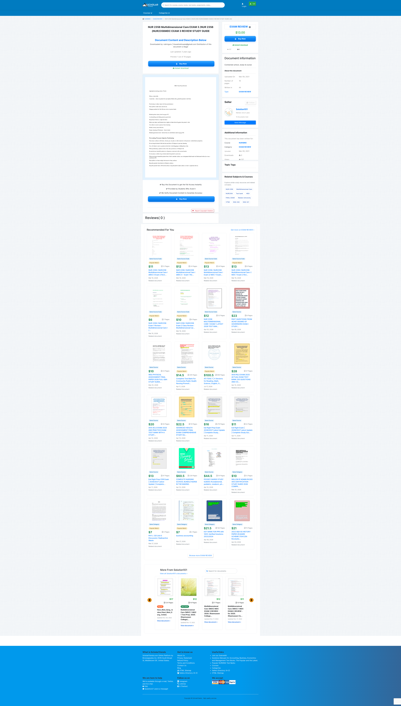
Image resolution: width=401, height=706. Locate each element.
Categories (163, 13)
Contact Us (181, 665)
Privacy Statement (184, 658)
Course (227, 143)
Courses (147, 13)
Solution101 (242, 109)
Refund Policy (182, 660)
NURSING (148, 19)
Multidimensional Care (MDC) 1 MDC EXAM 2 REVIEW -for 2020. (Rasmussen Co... (236, 611)
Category (228, 147)
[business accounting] (187, 511)
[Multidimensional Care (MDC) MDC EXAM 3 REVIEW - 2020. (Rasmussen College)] (212, 587)
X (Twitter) (183, 686)
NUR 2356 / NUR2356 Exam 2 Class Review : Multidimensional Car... (185, 325)
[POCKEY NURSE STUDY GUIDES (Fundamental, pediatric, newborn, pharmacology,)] (214, 458)
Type (226, 92)
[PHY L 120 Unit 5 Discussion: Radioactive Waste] (159, 511)
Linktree (182, 684)
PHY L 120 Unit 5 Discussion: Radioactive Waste (158, 538)
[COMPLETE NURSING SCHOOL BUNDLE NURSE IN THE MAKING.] (187, 458)
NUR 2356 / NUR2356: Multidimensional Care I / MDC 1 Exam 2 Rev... (242, 272)
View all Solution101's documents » (173, 573)
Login (244, 6)
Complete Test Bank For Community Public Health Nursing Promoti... (186, 381)
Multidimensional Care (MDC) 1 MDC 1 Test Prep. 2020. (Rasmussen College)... (188, 615)
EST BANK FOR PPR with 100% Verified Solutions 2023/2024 (214, 534)
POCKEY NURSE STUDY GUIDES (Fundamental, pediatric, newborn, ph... (214, 481)
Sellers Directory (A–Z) (188, 673)
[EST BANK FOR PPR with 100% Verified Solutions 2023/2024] (214, 511)
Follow (251, 103)
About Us (181, 655)
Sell (253, 4)
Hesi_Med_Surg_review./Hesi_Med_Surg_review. (165, 612)
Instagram (183, 681)
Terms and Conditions (186, 663)
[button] (149, 600)
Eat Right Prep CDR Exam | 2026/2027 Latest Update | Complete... (158, 481)
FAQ (146, 686)
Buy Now (183, 64)
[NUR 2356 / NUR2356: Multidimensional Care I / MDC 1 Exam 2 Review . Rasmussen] (242, 245)
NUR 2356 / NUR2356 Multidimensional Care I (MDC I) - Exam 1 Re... (185, 272)
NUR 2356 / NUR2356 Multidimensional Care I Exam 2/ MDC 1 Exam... (213, 272)
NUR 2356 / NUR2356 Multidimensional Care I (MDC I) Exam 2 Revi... (158, 272)
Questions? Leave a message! (156, 689)
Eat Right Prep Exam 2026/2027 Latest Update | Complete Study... (214, 430)
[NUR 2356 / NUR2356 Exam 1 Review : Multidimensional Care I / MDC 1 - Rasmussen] (159, 298)
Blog (179, 668)
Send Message (240, 122)
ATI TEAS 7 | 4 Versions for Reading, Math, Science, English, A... (213, 381)
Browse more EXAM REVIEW (200, 555)
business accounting (184, 536)
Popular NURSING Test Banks (223, 663)
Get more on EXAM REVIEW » (242, 230)
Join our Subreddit (219, 655)
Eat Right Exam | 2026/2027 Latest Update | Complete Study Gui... (242, 430)
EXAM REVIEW (157, 19)
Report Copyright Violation (204, 211)
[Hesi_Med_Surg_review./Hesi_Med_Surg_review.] (165, 587)
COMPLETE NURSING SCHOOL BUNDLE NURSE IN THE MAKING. (186, 481)
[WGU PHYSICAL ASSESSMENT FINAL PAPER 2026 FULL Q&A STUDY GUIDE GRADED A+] (159, 354)
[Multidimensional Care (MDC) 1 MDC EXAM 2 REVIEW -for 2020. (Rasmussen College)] (236, 587)
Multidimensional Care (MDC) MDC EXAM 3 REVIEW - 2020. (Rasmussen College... (212, 611)
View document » (163, 621)
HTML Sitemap (185, 670)
